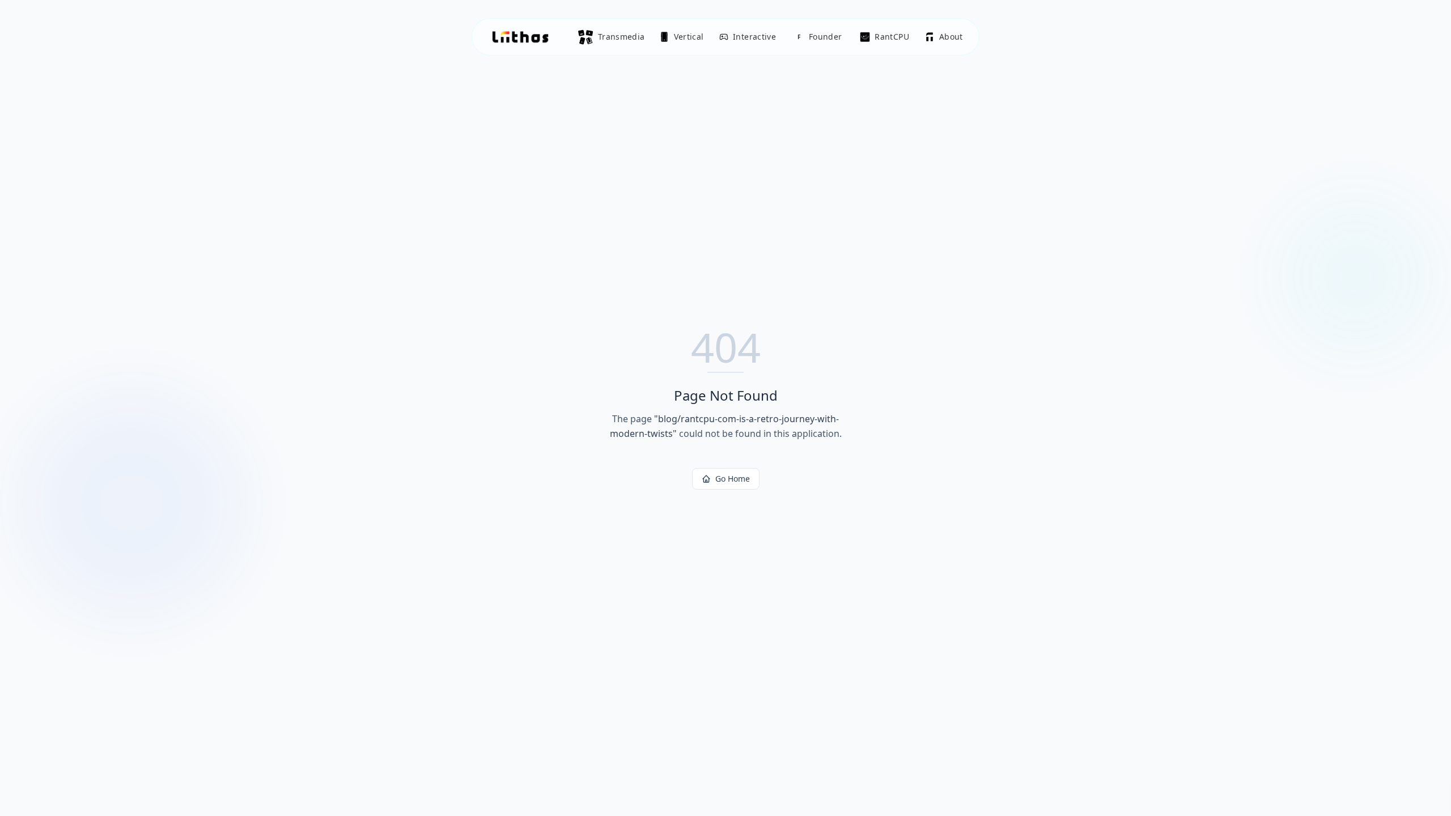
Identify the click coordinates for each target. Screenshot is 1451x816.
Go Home (732, 478)
